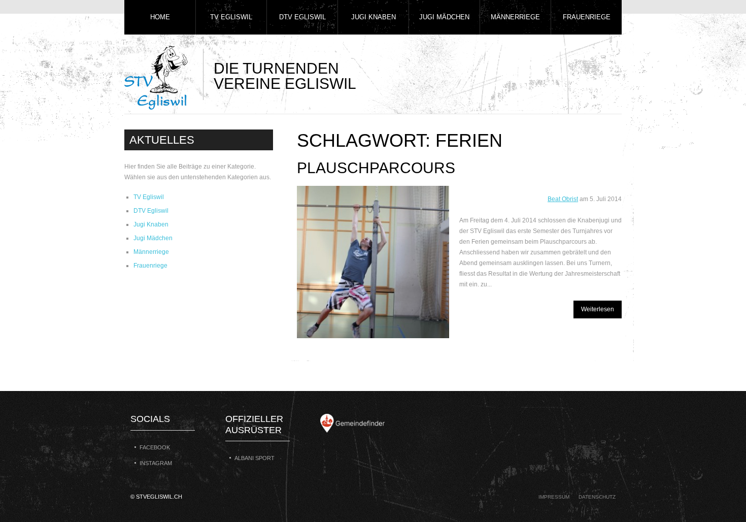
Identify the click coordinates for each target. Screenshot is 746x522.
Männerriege (515, 17)
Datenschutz (597, 497)
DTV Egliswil (302, 17)
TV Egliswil (231, 17)
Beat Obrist (563, 199)
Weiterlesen (597, 309)
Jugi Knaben (373, 17)
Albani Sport (254, 458)
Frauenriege (587, 17)
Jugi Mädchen (444, 17)
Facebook (155, 447)
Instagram (156, 463)
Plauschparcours (376, 167)
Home (160, 17)
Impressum (553, 497)
